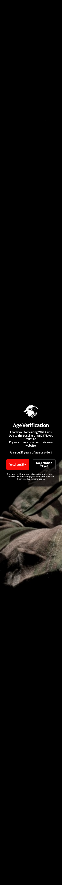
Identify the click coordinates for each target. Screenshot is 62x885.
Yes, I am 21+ (18, 464)
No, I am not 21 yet (44, 464)
